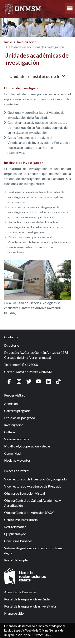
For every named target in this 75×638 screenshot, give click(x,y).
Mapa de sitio (14, 613)
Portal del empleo (16, 560)
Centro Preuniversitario (21, 520)
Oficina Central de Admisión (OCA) (29, 512)
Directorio (11, 345)
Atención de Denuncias (20, 592)
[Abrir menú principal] (70, 8)
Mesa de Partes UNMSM (34, 372)
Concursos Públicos (18, 541)
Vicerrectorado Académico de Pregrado (32, 486)
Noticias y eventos (17, 460)
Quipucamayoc (15, 534)
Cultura (9, 432)
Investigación (26, 42)
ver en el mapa (40, 357)
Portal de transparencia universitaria (30, 606)
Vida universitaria (16, 439)
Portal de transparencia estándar (27, 599)
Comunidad (12, 453)
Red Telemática (15, 527)
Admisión (11, 404)
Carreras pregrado (17, 411)
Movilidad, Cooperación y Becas (27, 446)
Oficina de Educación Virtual (24, 493)
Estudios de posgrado (19, 418)
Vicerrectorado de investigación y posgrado (35, 479)
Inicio (8, 42)
